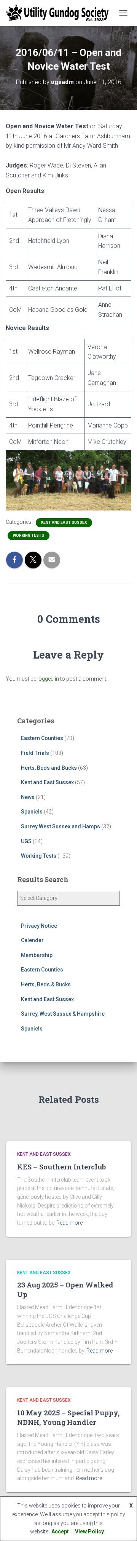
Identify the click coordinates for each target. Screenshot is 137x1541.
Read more (69, 1223)
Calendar (32, 940)
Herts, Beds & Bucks (46, 984)
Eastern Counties (42, 738)
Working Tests (28, 535)
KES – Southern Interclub (61, 1166)
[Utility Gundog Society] (60, 13)
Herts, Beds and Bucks (49, 768)
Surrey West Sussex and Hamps (60, 826)
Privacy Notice (39, 926)
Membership (37, 955)
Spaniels (32, 812)
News (28, 797)
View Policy (89, 1531)
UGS (26, 841)
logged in (48, 679)
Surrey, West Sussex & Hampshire (63, 1014)
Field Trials (35, 753)
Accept (60, 1531)
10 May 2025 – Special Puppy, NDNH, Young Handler (68, 1417)
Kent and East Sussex (64, 522)
